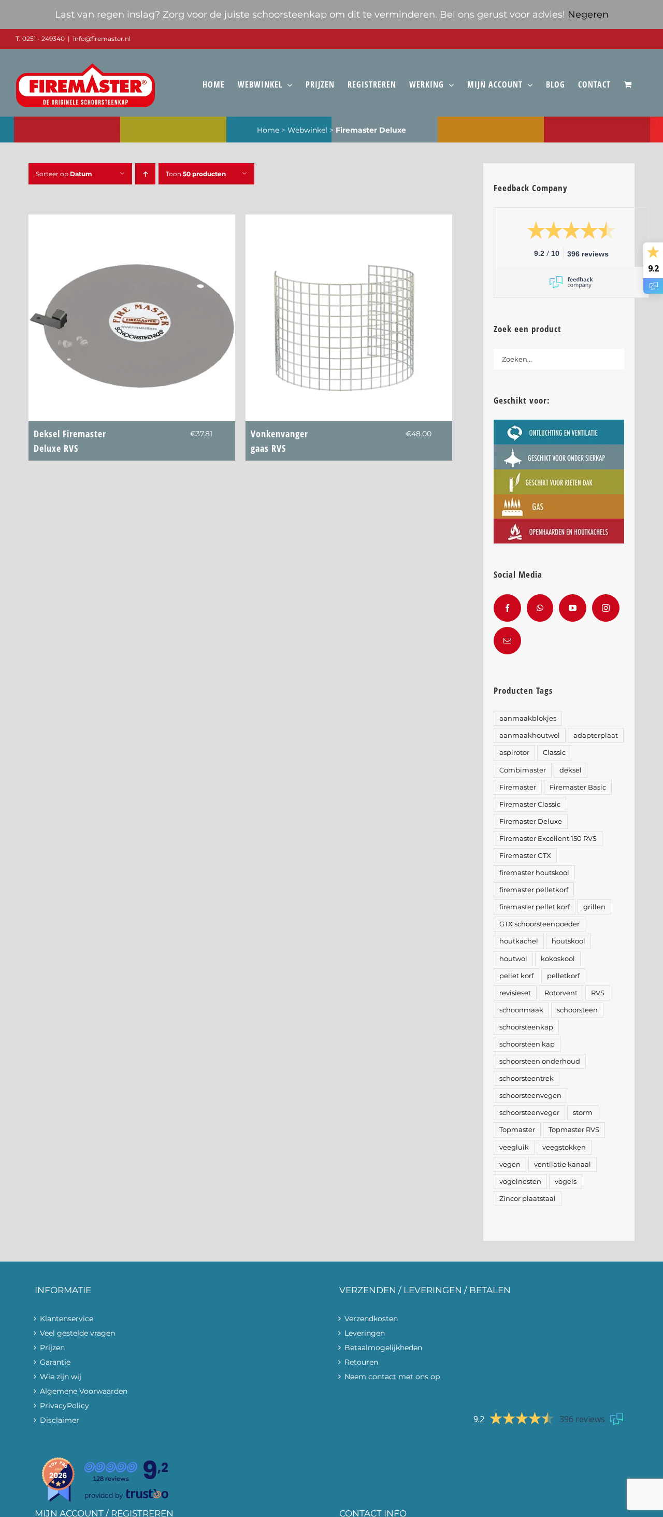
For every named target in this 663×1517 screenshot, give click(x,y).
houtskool (568, 941)
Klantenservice (66, 1318)
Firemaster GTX (525, 856)
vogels (565, 1181)
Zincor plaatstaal (527, 1199)
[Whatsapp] (540, 608)
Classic (554, 752)
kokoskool (558, 959)
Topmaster (517, 1130)
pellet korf (516, 976)
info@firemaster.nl (102, 38)
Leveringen (364, 1333)
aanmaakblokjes (527, 718)
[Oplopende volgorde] (145, 173)
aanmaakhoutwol (529, 735)
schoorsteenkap (526, 1027)
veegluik (514, 1147)
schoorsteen (577, 1010)
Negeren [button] (588, 14)
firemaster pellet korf (534, 907)
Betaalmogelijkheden (383, 1347)
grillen (594, 907)
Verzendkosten (371, 1318)
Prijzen (52, 1347)
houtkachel (518, 941)
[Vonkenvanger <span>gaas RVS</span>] (349, 221)
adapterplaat (595, 735)
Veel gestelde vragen (77, 1333)
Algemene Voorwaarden (83, 1391)
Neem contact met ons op (392, 1376)
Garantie (55, 1362)
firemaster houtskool (534, 873)
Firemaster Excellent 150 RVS (548, 838)
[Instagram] (605, 608)
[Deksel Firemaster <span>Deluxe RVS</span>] (131, 221)
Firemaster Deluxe (530, 821)
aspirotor (514, 752)
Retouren (361, 1362)
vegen (510, 1164)
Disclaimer (59, 1420)
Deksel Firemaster (70, 440)
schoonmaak (521, 1010)
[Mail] (507, 640)
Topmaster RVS (574, 1130)
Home (268, 130)
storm (583, 1113)
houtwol (513, 959)
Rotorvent (561, 993)
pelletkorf (563, 976)
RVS (597, 993)
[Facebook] (507, 608)
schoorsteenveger (529, 1113)
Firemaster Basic (578, 787)
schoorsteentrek (526, 1078)
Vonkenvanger (279, 440)
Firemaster (517, 787)
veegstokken (564, 1147)
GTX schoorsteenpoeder (539, 924)
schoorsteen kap (527, 1044)
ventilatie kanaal (562, 1164)
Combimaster (522, 770)
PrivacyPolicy (64, 1405)
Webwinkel (307, 130)
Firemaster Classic (529, 804)
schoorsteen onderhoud (539, 1061)
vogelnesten (520, 1181)
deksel (570, 770)
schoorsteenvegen (530, 1095)
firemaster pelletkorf (533, 890)
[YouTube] (572, 608)
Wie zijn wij (60, 1376)
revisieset (515, 993)
